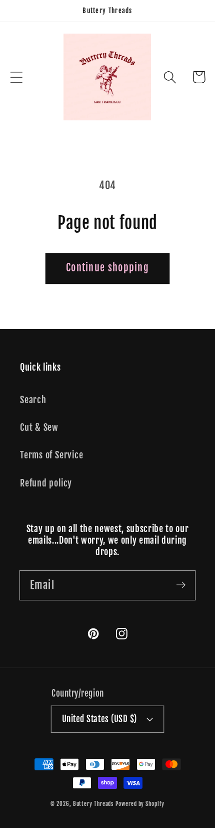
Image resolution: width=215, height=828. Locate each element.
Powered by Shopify (140, 803)
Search (33, 400)
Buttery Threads (93, 803)
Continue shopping (107, 267)
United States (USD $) (99, 719)
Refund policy (46, 483)
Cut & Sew (39, 427)
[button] (16, 77)
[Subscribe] (180, 585)
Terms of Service (51, 455)
